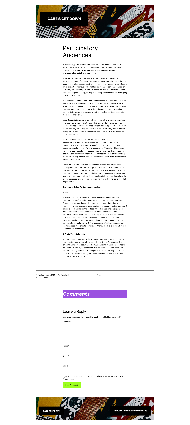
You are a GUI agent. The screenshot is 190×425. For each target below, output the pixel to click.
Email (66, 356)
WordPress (141, 411)
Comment (68, 322)
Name (66, 346)
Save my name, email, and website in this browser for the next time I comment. (94, 377)
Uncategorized (63, 275)
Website (66, 366)
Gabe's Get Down (64, 19)
